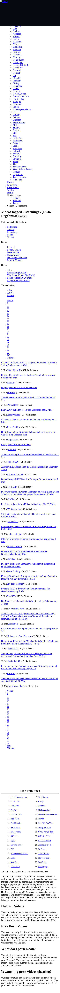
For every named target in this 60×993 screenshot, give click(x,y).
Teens (15, 161)
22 (8, 337)
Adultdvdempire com (19, 853)
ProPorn (14, 810)
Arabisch (17, 31)
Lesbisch (17, 120)
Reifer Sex (18, 138)
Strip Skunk (43, 797)
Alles (9, 270)
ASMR (16, 36)
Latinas (16, 117)
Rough (16, 143)
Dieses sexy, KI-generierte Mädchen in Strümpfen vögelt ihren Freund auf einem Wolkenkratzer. (30, 642)
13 (8, 313)
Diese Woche (13, 252)
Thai (15, 164)
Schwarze (17, 148)
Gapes (16, 88)
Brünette (17, 49)
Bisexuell (17, 41)
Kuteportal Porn (44, 840)
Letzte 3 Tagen (14, 250)
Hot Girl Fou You (45, 823)
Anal (15, 28)
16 (8, 321)
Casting (16, 52)
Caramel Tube (16, 845)
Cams (13, 858)
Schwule (17, 151)
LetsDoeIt (42, 862)
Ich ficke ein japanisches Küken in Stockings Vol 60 (28, 504)
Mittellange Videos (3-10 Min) (21, 275)
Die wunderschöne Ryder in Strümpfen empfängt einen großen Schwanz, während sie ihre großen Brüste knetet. (30, 493)
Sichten (10, 237)
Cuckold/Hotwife (21, 65)
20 (8, 331)
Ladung (16, 114)
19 (8, 329)
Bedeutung (12, 227)
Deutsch (16, 73)
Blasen (16, 44)
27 (8, 350)
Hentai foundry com (19, 797)
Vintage (16, 172)
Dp (14, 75)
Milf (15, 125)
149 (8, 355)
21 (8, 334)
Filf (12, 849)
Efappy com (16, 832)
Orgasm (16, 130)
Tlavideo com (43, 858)
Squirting (17, 156)
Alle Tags (17, 179)
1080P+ (10, 295)
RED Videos (13, 187)
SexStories (15, 806)
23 (8, 339)
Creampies (18, 62)
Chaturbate (15, 866)
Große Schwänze (21, 96)
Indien (16, 107)
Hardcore (17, 104)
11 (8, 308)
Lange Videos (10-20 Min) (19, 278)
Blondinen (17, 47)
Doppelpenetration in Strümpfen (19, 387)
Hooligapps (42, 866)
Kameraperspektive (22, 109)
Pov (14, 135)
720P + (10, 293)
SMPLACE (15, 827)
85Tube (14, 836)
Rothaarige (18, 140)
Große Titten (18, 99)
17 (8, 324)
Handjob (17, 101)
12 (8, 311)
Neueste (10, 229)
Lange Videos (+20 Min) (18, 280)
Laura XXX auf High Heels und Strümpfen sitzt (26, 410)
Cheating (17, 54)
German (16, 91)
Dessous (17, 70)
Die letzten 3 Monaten (17, 257)
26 (8, 347)
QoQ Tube (15, 801)
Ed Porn (41, 849)
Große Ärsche (19, 93)
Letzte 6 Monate (14, 260)
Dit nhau (41, 806)
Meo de (14, 862)
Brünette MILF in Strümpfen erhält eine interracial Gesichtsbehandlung (24, 552)
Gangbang (17, 86)
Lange (10, 234)
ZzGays (41, 801)
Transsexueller (19, 166)
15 (8, 318)
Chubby (16, 57)
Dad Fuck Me (16, 814)
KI (14, 112)
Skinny (16, 153)
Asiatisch (17, 34)
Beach (16, 39)
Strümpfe (17, 159)
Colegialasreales (44, 827)
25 (8, 344)
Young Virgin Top (45, 832)
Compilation (18, 60)
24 (8, 342)
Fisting (16, 83)
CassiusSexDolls (44, 845)
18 (8, 326)
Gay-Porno (18, 174)
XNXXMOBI (43, 853)
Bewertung (12, 232)
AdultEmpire (16, 823)
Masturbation (19, 122)
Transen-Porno (19, 177)
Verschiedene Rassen (22, 169)
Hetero (16, 198)
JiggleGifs (15, 819)
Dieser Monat (13, 255)
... (8, 305)
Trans (15, 203)
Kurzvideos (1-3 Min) (17, 272)
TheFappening (44, 810)
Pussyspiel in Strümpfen (16, 444)
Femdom (17, 80)
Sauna (15, 146)
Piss (14, 133)
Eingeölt (17, 78)
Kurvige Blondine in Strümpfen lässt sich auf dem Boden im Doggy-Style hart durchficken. (29, 577)
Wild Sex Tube (44, 836)
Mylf (13, 840)
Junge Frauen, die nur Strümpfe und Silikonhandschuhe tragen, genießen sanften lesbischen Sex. (26, 654)
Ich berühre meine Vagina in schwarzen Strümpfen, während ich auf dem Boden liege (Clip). (29, 667)
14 (8, 316)
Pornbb (41, 819)
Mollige (16, 127)
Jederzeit (11, 247)
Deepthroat (18, 67)
